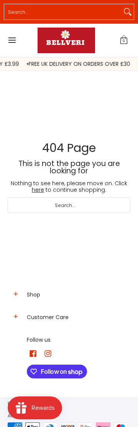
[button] (123, 40)
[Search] (128, 12)
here (38, 190)
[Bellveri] (66, 40)
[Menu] (12, 40)
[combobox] (63, 12)
